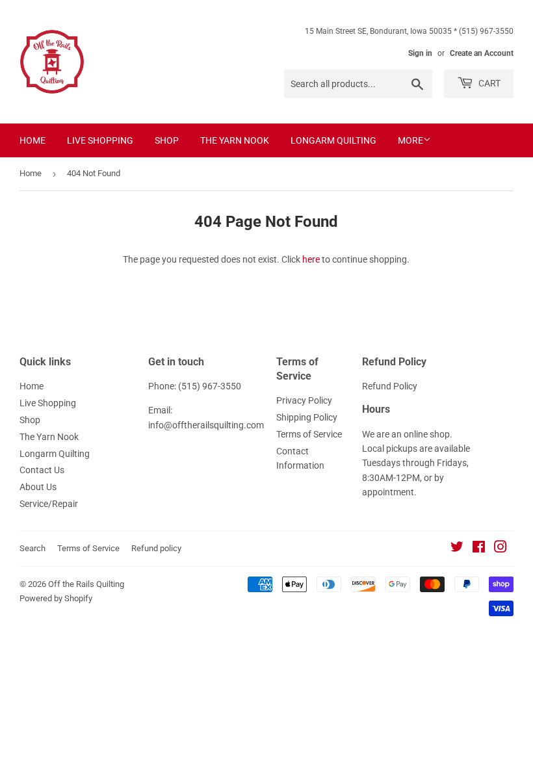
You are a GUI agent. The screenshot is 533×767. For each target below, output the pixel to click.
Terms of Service (309, 434)
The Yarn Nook (234, 140)
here (311, 259)
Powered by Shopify (56, 598)
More (410, 140)
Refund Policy (389, 386)
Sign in (420, 53)
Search (33, 548)
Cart (488, 83)
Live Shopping (100, 140)
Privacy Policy (304, 400)
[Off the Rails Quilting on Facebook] (479, 548)
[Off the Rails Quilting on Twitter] (456, 548)
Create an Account (482, 53)
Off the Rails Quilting (86, 584)
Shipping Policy (306, 417)
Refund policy (156, 548)
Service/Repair (49, 504)
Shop (167, 140)
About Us (38, 487)
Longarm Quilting (333, 140)
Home (33, 140)
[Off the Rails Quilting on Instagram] (500, 548)
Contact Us (42, 470)
